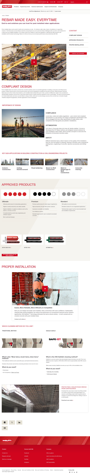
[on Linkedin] (19, 422)
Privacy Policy (14, 469)
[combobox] (79, 2)
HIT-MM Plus (49, 247)
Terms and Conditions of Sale (28, 469)
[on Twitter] (12, 422)
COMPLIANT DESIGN (75, 35)
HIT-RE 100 (27, 247)
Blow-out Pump (15, 372)
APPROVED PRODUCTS (76, 40)
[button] (34, 62)
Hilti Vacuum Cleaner (52, 374)
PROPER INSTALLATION (76, 45)
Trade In (51, 469)
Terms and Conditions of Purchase (42, 469)
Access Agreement (6, 469)
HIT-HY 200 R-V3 (6, 247)
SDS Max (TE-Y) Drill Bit (53, 371)
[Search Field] (87, 2)
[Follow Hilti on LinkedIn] (74, 472)
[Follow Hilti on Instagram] (72, 472)
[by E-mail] (5, 428)
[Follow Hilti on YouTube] (77, 472)
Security (19, 469)
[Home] (7, 6)
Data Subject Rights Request (8, 471)
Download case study (67, 400)
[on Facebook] (5, 422)
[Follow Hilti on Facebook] (70, 472)
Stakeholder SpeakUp (58, 469)
